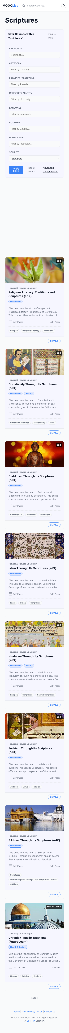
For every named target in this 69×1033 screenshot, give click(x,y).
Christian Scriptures (19, 422)
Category (15, 63)
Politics (25, 976)
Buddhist (31, 514)
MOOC (10, 5)
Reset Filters (31, 169)
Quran (23, 603)
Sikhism (14, 884)
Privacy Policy (28, 1011)
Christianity (39, 422)
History (29, 393)
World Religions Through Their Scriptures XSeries (33, 879)
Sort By (14, 152)
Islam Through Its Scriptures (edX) (32, 568)
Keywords (15, 48)
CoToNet (31, 1021)
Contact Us (49, 1011)
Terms (17, 1011)
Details (54, 341)
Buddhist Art (16, 514)
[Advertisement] (34, 217)
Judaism (14, 787)
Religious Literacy (30, 330)
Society (37, 976)
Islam (12, 603)
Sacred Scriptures (45, 695)
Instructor (16, 137)
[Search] (24, 6)
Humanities (15, 301)
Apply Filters (16, 169)
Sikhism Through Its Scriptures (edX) (34, 840)
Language (15, 107)
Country (14, 122)
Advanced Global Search (50, 169)
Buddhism (45, 514)
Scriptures (35, 603)
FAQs (39, 1011)
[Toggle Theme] (63, 5)
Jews (25, 787)
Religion (14, 330)
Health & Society (18, 947)
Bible (52, 422)
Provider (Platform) (22, 78)
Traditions (48, 330)
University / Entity (20, 93)
